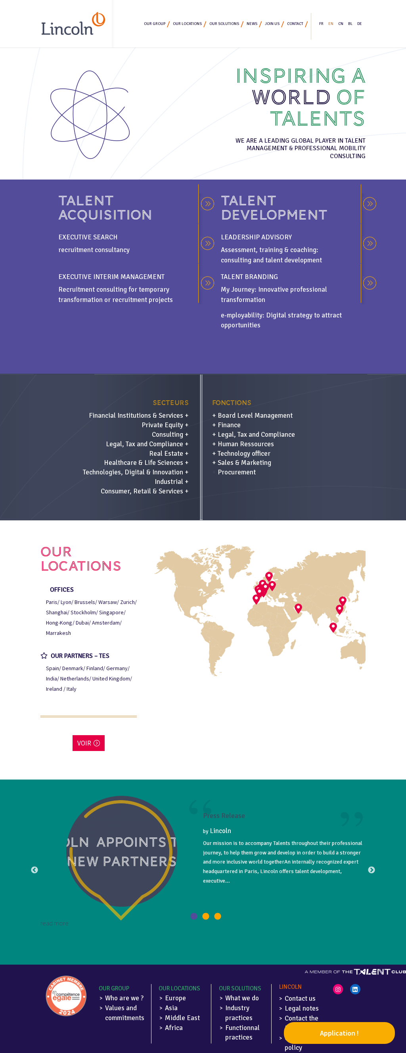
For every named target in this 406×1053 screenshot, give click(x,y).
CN (340, 23)
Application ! (339, 1033)
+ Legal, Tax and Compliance (253, 434)
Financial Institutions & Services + (139, 415)
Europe (175, 998)
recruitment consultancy (94, 250)
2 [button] (206, 917)
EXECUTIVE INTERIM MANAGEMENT (111, 277)
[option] (203, 862)
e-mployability (241, 315)
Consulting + (170, 434)
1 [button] (194, 917)
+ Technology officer (241, 453)
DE (359, 23)
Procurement (237, 472)
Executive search (88, 237)
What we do (242, 998)
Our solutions (224, 23)
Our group (154, 23)
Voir (84, 743)
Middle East (182, 1018)
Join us (272, 23)
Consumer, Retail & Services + (145, 491)
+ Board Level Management (252, 415)
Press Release (224, 816)
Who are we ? (124, 998)
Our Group (114, 988)
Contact (295, 23)
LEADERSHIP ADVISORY (256, 237)
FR (321, 23)
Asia (171, 1008)
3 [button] (218, 917)
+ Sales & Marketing (241, 463)
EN (330, 23)
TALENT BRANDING (249, 277)
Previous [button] (34, 870)
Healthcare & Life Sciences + (146, 463)
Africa (174, 1028)
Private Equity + (165, 425)
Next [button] (371, 870)
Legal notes (302, 1008)
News (252, 23)
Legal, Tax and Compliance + (147, 444)
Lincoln (220, 831)
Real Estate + (169, 453)
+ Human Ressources (243, 444)
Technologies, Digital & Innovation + (136, 472)
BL (350, 23)
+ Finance (226, 425)
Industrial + (172, 482)
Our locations (187, 23)
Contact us (300, 998)
